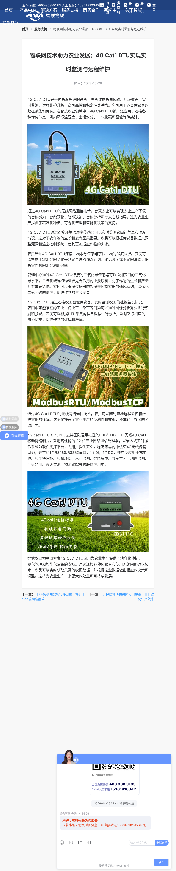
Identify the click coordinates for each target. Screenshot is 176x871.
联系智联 (10, 23)
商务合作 (91, 10)
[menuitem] (8, 10)
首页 (9, 10)
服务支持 (70, 10)
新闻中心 (112, 10)
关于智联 (133, 10)
